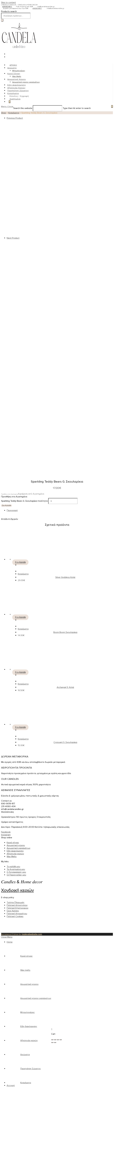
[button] (22, 493)
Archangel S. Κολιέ (65, 687)
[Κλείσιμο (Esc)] (52, 1039)
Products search (9, 11)
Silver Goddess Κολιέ (65, 577)
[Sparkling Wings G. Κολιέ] (50, 235)
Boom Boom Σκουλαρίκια (65, 632)
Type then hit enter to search (77, 108)
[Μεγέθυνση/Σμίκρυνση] (61, 1039)
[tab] (60, 510)
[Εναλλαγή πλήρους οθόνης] (58, 1039)
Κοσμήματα (13, 112)
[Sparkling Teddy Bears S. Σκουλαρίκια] (50, 354)
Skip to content (8, 2)
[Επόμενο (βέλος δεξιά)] (55, 1042)
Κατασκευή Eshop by (21, 934)
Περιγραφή (12, 510)
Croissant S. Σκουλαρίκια (65, 742)
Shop (3, 112)
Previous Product (15, 118)
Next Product (13, 238)
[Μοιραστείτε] (55, 1039)
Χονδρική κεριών (17, 890)
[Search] (2, 20)
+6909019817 (7, 7)
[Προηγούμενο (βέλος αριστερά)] (52, 1042)
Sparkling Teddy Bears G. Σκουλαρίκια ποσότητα (24, 501)
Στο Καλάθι (6, 506)
